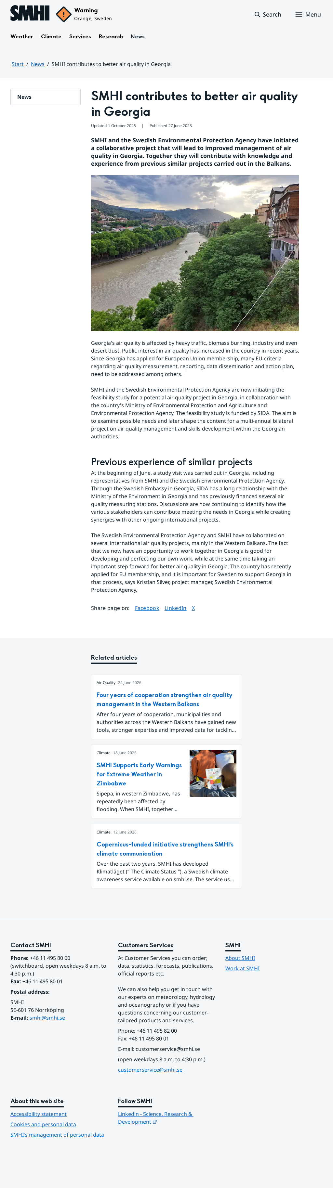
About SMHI (240, 958)
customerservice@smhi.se (150, 1069)
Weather (21, 36)
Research (111, 36)
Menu (313, 14)
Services (80, 36)
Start (18, 64)
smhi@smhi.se (47, 1017)
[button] (267, 14)
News (138, 36)
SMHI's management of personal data (57, 1134)
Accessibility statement (38, 1113)
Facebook (147, 608)
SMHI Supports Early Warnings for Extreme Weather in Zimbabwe (139, 774)
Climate (51, 36)
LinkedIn (176, 608)
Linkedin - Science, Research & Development (155, 1117)
